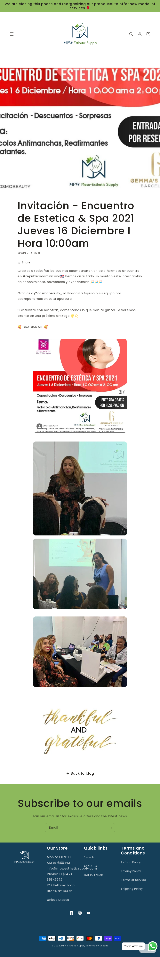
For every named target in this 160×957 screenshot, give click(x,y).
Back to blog (82, 773)
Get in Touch (93, 875)
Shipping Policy (132, 889)
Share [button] (26, 262)
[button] (11, 34)
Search (89, 857)
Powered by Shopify (97, 945)
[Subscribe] (110, 827)
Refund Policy (131, 862)
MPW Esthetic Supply (73, 945)
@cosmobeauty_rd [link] (50, 293)
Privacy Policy (131, 871)
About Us (90, 866)
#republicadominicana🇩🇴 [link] (43, 276)
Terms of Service (133, 880)
